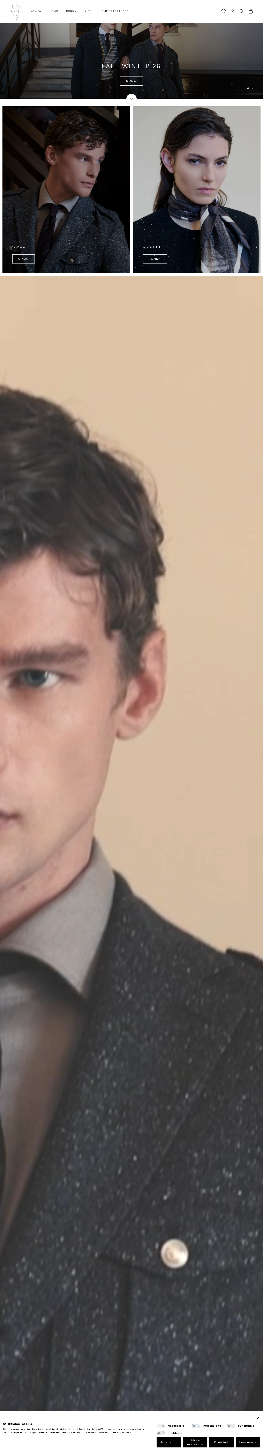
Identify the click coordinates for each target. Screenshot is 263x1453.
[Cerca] (241, 11)
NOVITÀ (35, 11)
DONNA (71, 11)
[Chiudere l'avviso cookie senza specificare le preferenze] (258, 1418)
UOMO (54, 11)
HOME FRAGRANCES (114, 11)
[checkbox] (161, 1426)
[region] (131, 49)
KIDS (88, 11)
